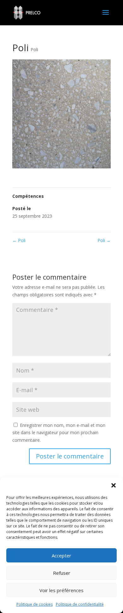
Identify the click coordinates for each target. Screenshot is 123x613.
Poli (34, 49)
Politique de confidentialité (80, 604)
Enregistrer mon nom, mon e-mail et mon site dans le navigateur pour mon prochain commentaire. (58, 432)
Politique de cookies (34, 604)
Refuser (61, 573)
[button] (113, 485)
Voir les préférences (61, 590)
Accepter (61, 555)
